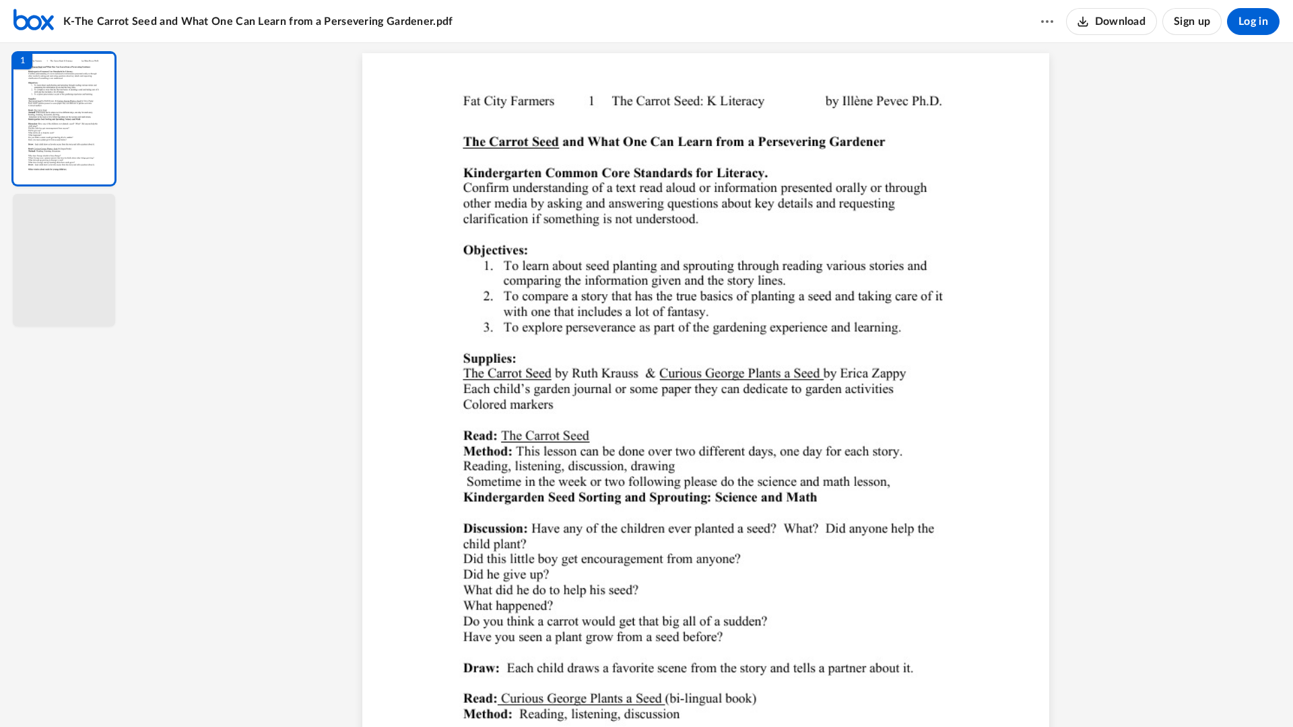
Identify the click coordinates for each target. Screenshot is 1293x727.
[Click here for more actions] (1047, 21)
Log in (1253, 21)
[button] (63, 118)
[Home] (33, 21)
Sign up (1192, 21)
